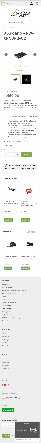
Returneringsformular (9, 293)
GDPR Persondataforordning (11, 318)
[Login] (31, 3)
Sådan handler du (7, 306)
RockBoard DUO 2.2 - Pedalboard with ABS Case (28, 258)
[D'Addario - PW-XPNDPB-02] (20, 55)
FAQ (3, 300)
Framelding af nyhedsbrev (10, 321)
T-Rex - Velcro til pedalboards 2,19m (11, 202)
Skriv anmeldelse (11, 91)
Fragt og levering (7, 287)
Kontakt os (5, 337)
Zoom (21, 70)
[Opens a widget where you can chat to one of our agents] (27, 431)
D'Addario (10, 28)
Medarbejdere (6, 340)
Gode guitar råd (7, 309)
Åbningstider (6, 346)
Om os (4, 334)
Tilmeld (6, 436)
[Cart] (37, 3)
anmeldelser (19, 89)
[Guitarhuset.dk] (20, 12)
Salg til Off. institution (9, 302)
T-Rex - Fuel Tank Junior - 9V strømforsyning (27, 203)
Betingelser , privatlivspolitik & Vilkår (14, 290)
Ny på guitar (6, 312)
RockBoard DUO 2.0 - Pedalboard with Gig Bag (11, 258)
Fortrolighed (6, 284)
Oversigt (4, 296)
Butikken (5, 343)
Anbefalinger (8, 232)
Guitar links (6, 315)
